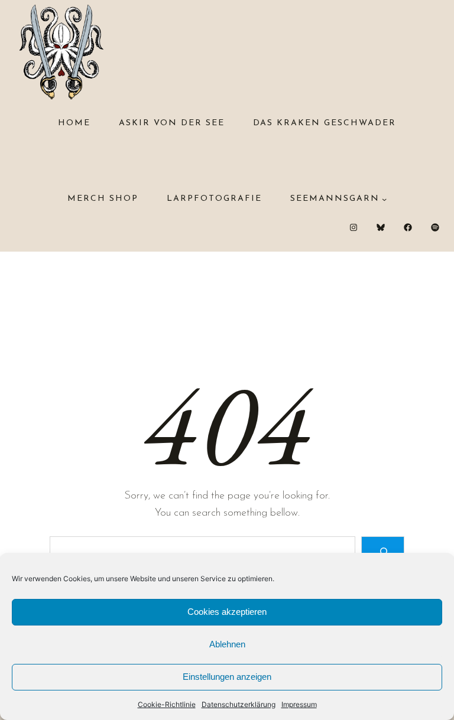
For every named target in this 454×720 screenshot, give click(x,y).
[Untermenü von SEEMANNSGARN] (384, 199)
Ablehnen (227, 644)
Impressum (299, 704)
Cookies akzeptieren (227, 612)
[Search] (382, 551)
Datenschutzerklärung (238, 704)
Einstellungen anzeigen (227, 677)
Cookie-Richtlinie (167, 704)
